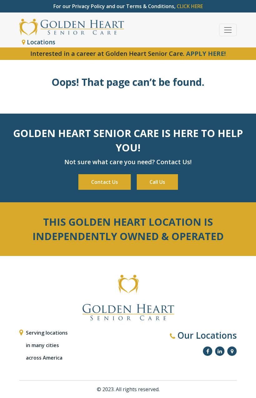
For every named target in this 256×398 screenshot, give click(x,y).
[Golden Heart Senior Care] (128, 297)
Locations (40, 42)
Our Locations (206, 335)
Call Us (157, 182)
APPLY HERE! (206, 53)
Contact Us (104, 182)
